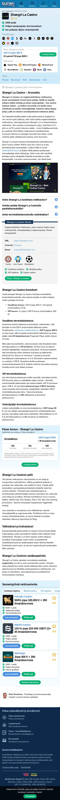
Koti (3, 11)
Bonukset (15, 80)
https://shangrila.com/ (23, 241)
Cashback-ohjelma (16, 269)
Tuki (45, 80)
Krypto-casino (29, 272)
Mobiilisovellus (35, 269)
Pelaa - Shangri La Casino (18, 278)
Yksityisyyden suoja (10, 767)
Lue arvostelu (11, 617)
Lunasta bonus (48, 54)
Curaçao (17, 245)
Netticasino (9, 11)
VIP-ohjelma (46, 591)
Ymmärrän (30, 796)
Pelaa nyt (28, 617)
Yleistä (5, 80)
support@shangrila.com (24, 250)
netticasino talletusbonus (26, 330)
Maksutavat (34, 80)
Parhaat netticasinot (30, 682)
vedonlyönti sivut (10, 150)
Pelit (25, 80)
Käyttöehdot (26, 767)
